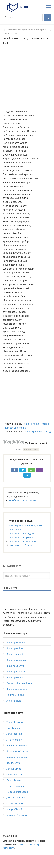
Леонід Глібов (13, 768)
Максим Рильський (17, 757)
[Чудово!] (22, 442)
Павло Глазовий (15, 786)
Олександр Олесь (15, 774)
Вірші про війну (14, 648)
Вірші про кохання (16, 642)
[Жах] (5, 442)
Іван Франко (32, 449)
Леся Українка (14, 733)
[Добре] (18, 442)
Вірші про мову (14, 677)
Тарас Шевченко (15, 722)
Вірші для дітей (14, 654)
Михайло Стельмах (16, 815)
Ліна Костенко (14, 739)
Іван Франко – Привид (38, 431)
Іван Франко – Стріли (20, 545)
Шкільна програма (16, 689)
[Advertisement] (27, 79)
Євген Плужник (14, 803)
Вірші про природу (16, 660)
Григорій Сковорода (17, 792)
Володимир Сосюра (17, 751)
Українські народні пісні (19, 683)
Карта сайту (8, 848)
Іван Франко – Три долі (21, 533)
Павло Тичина (14, 780)
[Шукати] (47, 17)
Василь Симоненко (16, 745)
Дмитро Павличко (16, 797)
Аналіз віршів (13, 700)
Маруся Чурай (14, 809)
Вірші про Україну (15, 671)
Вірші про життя (15, 666)
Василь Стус (13, 762)
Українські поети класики (22, 500)
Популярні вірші (15, 695)
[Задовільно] (14, 442)
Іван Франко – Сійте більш (23, 541)
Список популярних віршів (30, 844)
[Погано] (9, 442)
